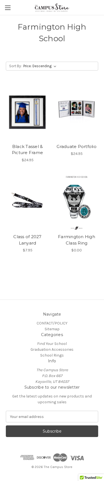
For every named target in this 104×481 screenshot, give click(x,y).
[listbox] (40, 66)
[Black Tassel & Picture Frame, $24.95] (27, 112)
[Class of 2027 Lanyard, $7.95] (27, 202)
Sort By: (15, 66)
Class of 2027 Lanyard (27, 240)
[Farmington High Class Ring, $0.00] (76, 202)
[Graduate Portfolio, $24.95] (76, 112)
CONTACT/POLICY (52, 323)
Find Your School (52, 343)
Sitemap (52, 329)
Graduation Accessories (52, 349)
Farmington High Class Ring (76, 240)
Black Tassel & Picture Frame (27, 149)
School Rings (52, 355)
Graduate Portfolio (77, 146)
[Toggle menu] (7, 7)
